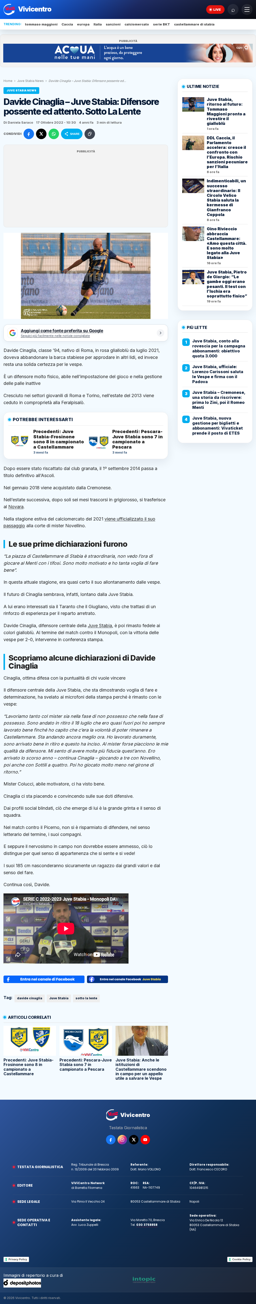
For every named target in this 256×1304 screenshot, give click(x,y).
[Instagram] (122, 1139)
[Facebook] (111, 1139)
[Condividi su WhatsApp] (53, 134)
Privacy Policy (17, 1259)
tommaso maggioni (41, 24)
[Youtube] (145, 1139)
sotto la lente (86, 998)
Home (8, 81)
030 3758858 (147, 1225)
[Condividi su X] (41, 134)
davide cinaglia (29, 998)
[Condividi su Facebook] (29, 134)
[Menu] (247, 9)
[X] (133, 1139)
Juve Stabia (100, 625)
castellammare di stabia (194, 24)
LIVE (217, 9)
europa (83, 24)
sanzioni (113, 24)
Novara (16, 506)
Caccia (67, 24)
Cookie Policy (241, 1259)
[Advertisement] (86, 189)
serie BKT (161, 24)
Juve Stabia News (30, 81)
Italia (98, 24)
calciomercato (136, 24)
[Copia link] (89, 134)
